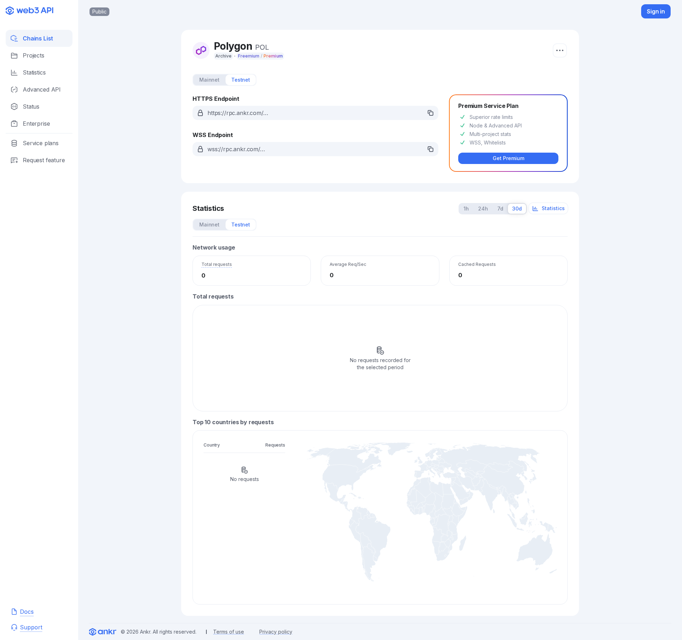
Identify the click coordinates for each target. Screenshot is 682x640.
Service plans (41, 143)
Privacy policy (275, 632)
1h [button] (466, 209)
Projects (33, 55)
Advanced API (42, 89)
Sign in (656, 11)
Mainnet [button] (209, 80)
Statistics (34, 72)
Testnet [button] (240, 80)
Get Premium (508, 158)
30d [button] (517, 209)
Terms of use (228, 632)
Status (31, 106)
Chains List (38, 38)
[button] (315, 113)
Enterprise (36, 123)
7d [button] (500, 209)
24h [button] (483, 209)
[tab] (209, 80)
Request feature (44, 160)
